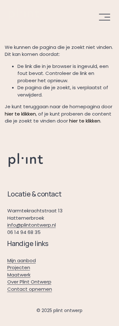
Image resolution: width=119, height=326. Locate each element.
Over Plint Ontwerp (29, 281)
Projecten (18, 267)
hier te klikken (20, 113)
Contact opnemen (29, 289)
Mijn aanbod (21, 260)
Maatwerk (18, 274)
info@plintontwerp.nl (31, 225)
